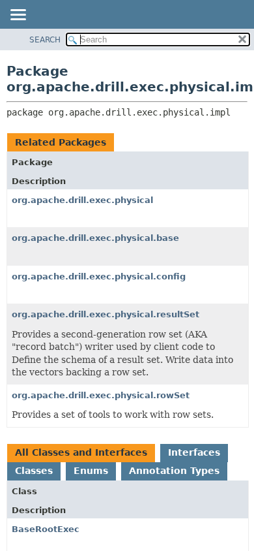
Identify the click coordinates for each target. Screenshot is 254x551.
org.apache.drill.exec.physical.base (95, 238)
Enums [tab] (91, 470)
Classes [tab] (34, 470)
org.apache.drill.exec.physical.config (99, 276)
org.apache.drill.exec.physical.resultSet (105, 314)
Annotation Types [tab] (174, 470)
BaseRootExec (45, 529)
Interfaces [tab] (194, 452)
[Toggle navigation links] (18, 16)
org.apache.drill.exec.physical (82, 200)
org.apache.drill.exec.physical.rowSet (101, 395)
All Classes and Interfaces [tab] (81, 452)
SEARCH (45, 39)
